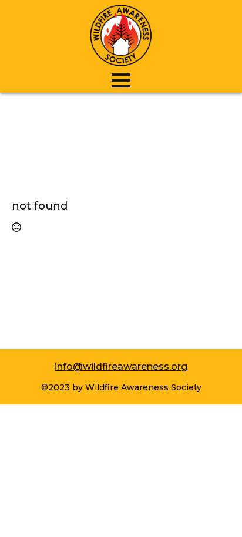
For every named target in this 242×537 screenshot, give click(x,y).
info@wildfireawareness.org (121, 366)
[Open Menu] (121, 80)
